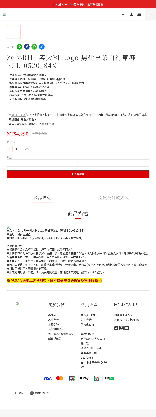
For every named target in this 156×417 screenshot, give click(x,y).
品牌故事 (53, 315)
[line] (19, 47)
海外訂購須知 (56, 329)
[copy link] (42, 47)
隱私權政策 (54, 338)
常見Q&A (53, 324)
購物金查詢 (87, 324)
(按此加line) (133, 319)
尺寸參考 (53, 319)
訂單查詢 (86, 319)
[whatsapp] (34, 47)
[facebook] (27, 47)
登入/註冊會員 (89, 315)
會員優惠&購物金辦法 (61, 334)
